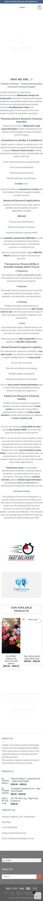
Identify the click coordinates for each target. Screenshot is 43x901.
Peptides (29, 894)
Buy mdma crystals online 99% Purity (32, 657)
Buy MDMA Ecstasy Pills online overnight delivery (11, 660)
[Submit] (39, 876)
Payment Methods (30, 892)
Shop (12, 892)
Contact (20, 894)
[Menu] (3, 7)
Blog (13, 894)
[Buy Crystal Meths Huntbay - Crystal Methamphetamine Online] (21, 8)
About (19, 892)
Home (6, 892)
